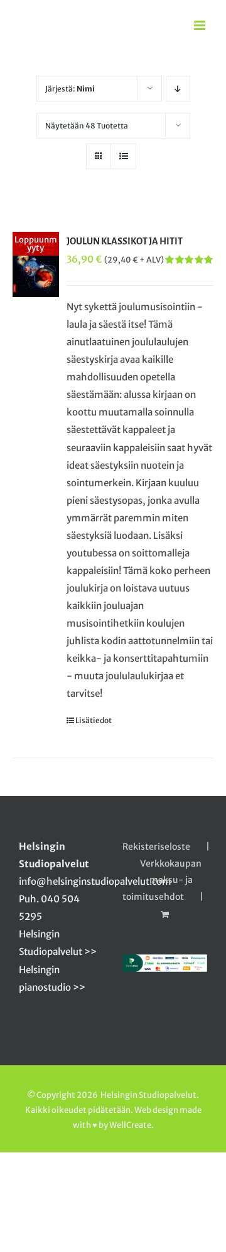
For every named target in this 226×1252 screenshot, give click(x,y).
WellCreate (130, 1125)
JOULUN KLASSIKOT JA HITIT (125, 241)
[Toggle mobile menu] (200, 25)
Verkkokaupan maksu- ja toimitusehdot (162, 880)
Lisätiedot (93, 720)
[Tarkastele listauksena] (123, 156)
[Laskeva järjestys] (178, 89)
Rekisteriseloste (156, 846)
